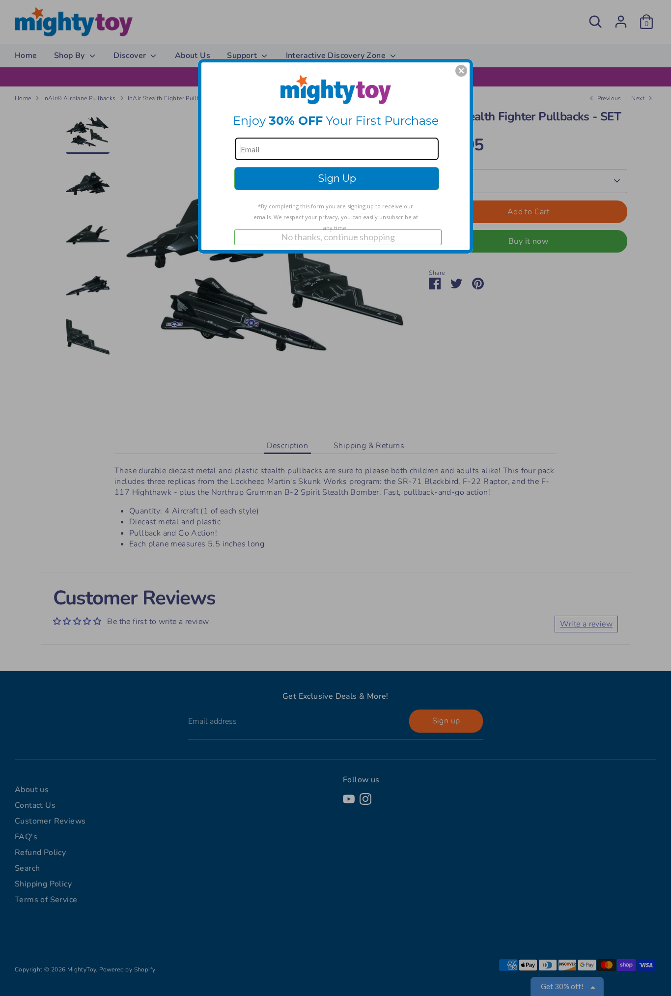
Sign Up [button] (337, 178)
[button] (461, 71)
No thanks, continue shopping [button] (338, 236)
